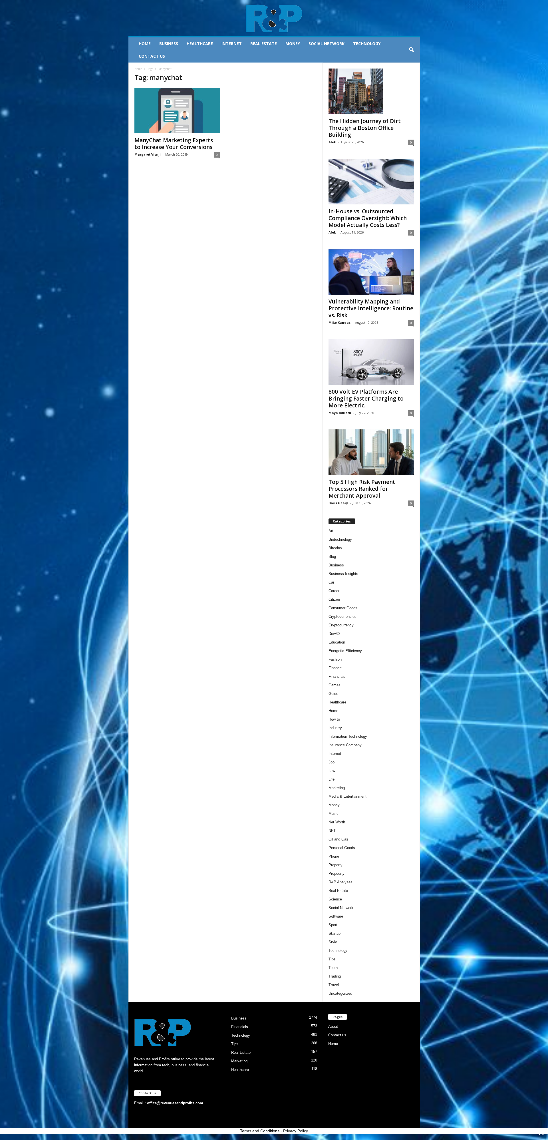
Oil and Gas (338, 839)
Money (292, 43)
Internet (231, 43)
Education (337, 642)
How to (334, 719)
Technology (366, 43)
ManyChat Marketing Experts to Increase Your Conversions (173, 143)
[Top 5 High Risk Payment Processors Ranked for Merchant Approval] (371, 452)
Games (335, 685)
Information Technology (348, 736)
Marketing (337, 788)
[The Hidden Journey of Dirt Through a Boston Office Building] (371, 91)
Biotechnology (340, 539)
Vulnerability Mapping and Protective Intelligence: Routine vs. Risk (371, 308)
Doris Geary (338, 503)
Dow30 (334, 634)
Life (332, 779)
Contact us (152, 56)
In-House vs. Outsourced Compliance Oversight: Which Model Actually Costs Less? (368, 218)
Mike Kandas (339, 322)
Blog (332, 556)
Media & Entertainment (347, 796)
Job (332, 762)
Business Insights (343, 574)
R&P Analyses (340, 882)
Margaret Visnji (147, 154)
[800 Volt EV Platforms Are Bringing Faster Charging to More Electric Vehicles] (371, 362)
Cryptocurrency (341, 625)
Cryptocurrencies (342, 616)
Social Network (326, 43)
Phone (334, 856)
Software (336, 916)
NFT (332, 831)
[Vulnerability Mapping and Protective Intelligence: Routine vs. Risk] (371, 272)
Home (145, 43)
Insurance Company (345, 745)
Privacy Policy (295, 1131)
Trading (335, 976)
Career (334, 591)
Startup (335, 933)
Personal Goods (342, 848)
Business (168, 43)
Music (334, 813)
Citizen (334, 599)
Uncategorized (340, 993)
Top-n (333, 968)
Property (335, 865)
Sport (333, 925)
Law (332, 771)
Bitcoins (335, 548)
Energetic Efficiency (345, 651)
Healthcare (200, 43)
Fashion (335, 659)
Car (331, 582)
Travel (334, 985)
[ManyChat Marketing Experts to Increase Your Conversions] (177, 110)
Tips (332, 959)
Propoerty (336, 873)
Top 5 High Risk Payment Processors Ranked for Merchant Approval (362, 488)
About (333, 1026)
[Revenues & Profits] (274, 18)
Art (331, 531)
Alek (332, 142)
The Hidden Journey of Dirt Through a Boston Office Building (365, 127)
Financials (337, 676)
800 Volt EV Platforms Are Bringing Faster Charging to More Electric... (366, 398)
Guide (333, 693)
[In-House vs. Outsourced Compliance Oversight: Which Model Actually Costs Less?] (371, 181)
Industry (335, 728)
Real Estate (263, 43)
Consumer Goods (343, 608)
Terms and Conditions (259, 1131)
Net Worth (337, 822)
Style (333, 942)
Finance (335, 668)
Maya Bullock (340, 413)
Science (335, 899)
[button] (411, 50)
